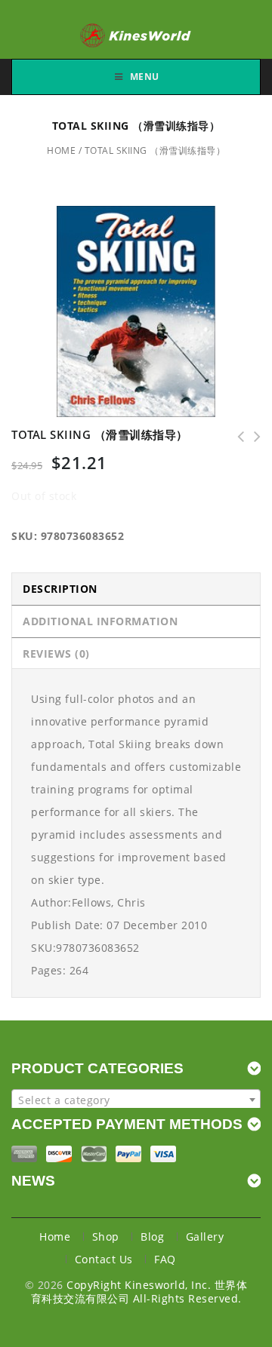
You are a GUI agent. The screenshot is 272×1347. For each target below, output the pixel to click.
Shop (105, 1236)
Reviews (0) (56, 653)
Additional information (100, 621)
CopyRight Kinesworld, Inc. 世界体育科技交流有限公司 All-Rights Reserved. (139, 1292)
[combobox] (136, 1099)
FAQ (165, 1259)
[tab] (136, 588)
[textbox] (136, 1100)
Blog (152, 1236)
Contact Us (104, 1259)
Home (61, 150)
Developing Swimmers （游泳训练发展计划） (235, 436)
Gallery (205, 1236)
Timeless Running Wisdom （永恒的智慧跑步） (252, 436)
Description (60, 588)
